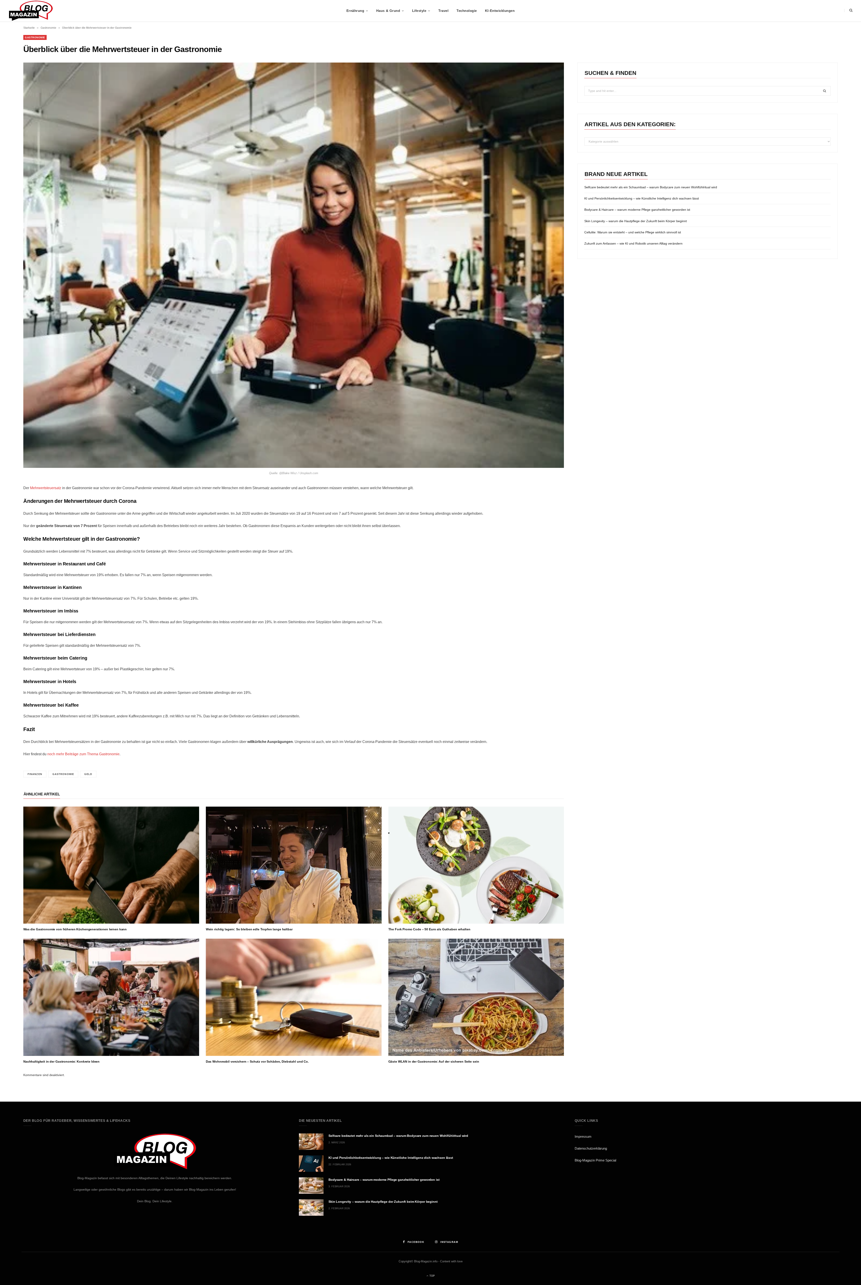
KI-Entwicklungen (500, 11)
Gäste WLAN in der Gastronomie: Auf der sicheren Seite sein (433, 1061)
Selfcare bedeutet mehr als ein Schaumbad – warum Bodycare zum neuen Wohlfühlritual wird (650, 187)
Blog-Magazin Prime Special (595, 1160)
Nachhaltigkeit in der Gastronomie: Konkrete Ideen (61, 1061)
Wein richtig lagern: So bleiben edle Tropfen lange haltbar (249, 929)
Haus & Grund (388, 11)
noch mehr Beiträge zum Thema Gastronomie (83, 754)
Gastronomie (48, 27)
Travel (443, 11)
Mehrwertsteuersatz (45, 488)
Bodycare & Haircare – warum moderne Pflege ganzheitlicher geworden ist (637, 209)
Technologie (467, 11)
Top (432, 1275)
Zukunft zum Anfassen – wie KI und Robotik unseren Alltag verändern (633, 243)
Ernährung (355, 11)
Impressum (583, 1136)
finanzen (35, 774)
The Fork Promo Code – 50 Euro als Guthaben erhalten (429, 929)
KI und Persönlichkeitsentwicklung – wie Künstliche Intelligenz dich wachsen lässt (641, 198)
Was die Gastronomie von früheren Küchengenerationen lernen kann (75, 929)
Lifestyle (419, 11)
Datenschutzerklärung (591, 1148)
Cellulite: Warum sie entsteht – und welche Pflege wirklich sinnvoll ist (632, 232)
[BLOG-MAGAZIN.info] (31, 11)
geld (88, 774)
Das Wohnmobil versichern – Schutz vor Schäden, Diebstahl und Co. (257, 1061)
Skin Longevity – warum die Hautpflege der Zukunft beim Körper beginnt (635, 221)
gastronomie (63, 774)
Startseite (29, 27)
